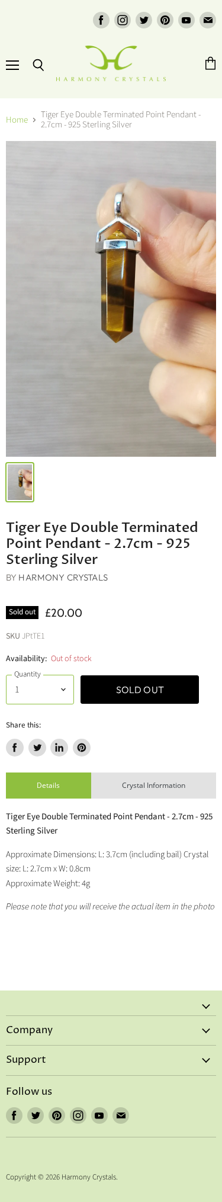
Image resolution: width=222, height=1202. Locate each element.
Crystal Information (153, 785)
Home (17, 120)
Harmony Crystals (62, 577)
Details (48, 785)
